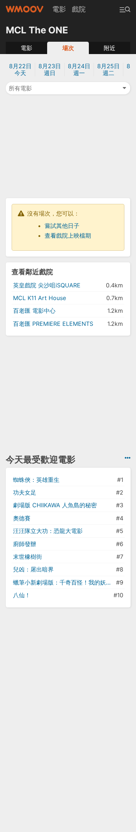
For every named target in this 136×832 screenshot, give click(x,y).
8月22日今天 (20, 69)
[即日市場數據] (128, 458)
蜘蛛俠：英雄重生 (36, 479)
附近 (109, 48)
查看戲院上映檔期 (68, 235)
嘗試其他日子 (62, 225)
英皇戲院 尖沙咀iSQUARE (47, 285)
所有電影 (20, 88)
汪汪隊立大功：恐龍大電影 (48, 530)
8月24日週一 (79, 69)
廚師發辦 (24, 544)
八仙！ (21, 595)
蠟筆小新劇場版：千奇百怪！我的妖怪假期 (64, 582)
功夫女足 (24, 492)
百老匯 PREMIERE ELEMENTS (53, 323)
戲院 (79, 9)
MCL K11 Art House (39, 298)
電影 (59, 9)
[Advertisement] (68, 145)
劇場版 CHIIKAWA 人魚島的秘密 (55, 505)
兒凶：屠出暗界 (33, 569)
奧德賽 (21, 518)
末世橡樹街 (27, 556)
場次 (68, 48)
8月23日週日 (49, 69)
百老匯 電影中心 (34, 310)
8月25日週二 (108, 69)
